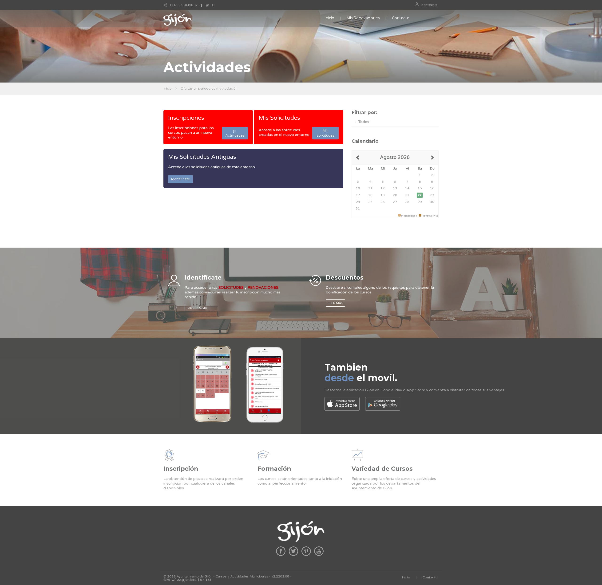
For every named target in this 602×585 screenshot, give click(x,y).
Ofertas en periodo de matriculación (209, 89)
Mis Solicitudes (279, 117)
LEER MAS (335, 303)
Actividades (235, 133)
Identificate (429, 5)
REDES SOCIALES (183, 5)
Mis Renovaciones (363, 18)
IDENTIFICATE (197, 307)
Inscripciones (186, 117)
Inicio (329, 18)
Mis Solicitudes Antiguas (202, 156)
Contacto (400, 18)
